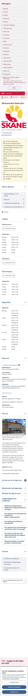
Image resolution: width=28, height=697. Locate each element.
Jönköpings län (7, 28)
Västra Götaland (7, 67)
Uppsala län (6, 51)
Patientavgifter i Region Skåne (10, 473)
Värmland (6, 54)
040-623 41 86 (10, 276)
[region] (14, 681)
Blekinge (5, 8)
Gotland (5, 15)
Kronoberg (6, 35)
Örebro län (6, 71)
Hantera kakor (14, 682)
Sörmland (6, 48)
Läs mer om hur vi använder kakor (10, 679)
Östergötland (7, 74)
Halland (5, 22)
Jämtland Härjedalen (9, 25)
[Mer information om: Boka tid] (23, 199)
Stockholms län (7, 44)
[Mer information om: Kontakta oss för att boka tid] (23, 207)
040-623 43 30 (10, 228)
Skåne (5, 41)
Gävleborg (6, 18)
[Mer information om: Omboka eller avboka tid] (23, 203)
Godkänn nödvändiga (14, 687)
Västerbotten (7, 58)
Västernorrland (7, 61)
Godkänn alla (14, 692)
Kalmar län (6, 31)
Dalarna (5, 12)
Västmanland (7, 64)
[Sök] (26, 93)
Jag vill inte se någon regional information (11, 78)
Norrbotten (6, 38)
